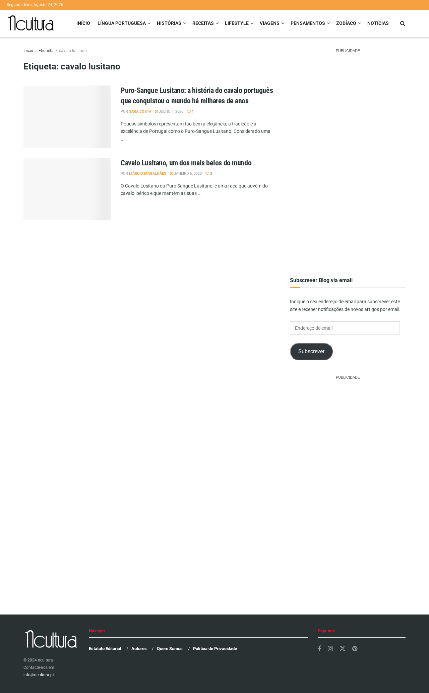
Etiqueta (46, 50)
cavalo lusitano (73, 50)
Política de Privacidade (215, 648)
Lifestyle (237, 23)
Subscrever (311, 351)
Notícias (378, 23)
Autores (139, 648)
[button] (67, 129)
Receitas (203, 23)
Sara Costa (140, 111)
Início (83, 23)
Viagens (270, 23)
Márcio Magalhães (147, 173)
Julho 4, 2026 (170, 111)
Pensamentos (308, 23)
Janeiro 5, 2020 (187, 173)
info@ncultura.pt (38, 675)
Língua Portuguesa (122, 23)
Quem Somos (170, 648)
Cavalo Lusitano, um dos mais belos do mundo (186, 163)
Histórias (169, 23)
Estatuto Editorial (105, 648)
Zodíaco (346, 23)
